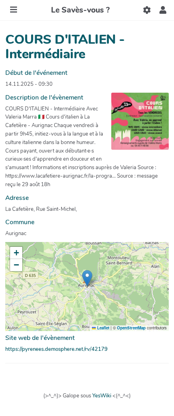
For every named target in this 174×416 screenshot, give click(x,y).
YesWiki (101, 395)
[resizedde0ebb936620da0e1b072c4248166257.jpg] (136, 125)
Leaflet (102, 328)
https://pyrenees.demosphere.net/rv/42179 (56, 349)
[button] (163, 10)
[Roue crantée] (146, 10)
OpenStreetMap (131, 328)
